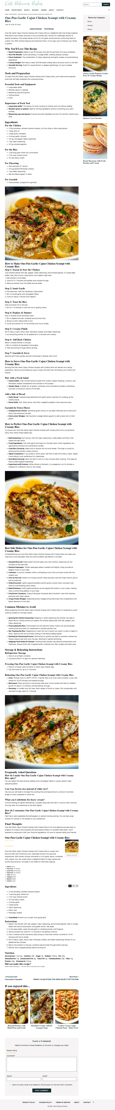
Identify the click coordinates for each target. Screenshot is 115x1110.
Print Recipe (49, 29)
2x (73, 886)
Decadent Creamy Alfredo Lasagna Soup (41, 1026)
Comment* (11, 1056)
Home (6, 14)
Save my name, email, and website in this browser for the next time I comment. (42, 1085)
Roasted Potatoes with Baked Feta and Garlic (16, 1026)
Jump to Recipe (36, 29)
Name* (9, 1076)
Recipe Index (13, 14)
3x (77, 886)
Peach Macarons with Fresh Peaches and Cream (94, 161)
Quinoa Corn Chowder (92, 118)
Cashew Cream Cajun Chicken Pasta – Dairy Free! (67, 1026)
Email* (45, 1076)
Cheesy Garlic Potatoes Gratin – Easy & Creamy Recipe (96, 74)
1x (70, 886)
